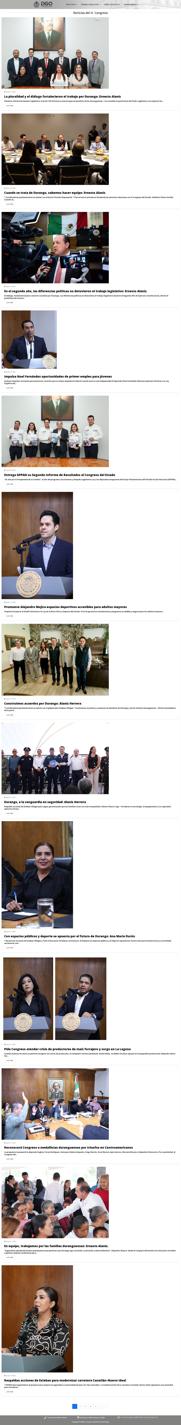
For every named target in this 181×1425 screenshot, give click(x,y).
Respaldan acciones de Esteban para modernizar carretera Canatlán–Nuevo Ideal (65, 1380)
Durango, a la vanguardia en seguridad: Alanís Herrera (45, 802)
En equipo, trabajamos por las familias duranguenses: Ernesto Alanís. (56, 1246)
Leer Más (9, 105)
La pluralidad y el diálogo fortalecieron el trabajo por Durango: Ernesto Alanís (62, 96)
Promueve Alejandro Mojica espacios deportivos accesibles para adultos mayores (65, 607)
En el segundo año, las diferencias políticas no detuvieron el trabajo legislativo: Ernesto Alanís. (75, 291)
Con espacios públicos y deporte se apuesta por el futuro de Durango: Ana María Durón (69, 936)
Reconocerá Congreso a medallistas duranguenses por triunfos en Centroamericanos (68, 1147)
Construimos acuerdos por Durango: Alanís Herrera (42, 703)
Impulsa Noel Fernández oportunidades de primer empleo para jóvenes (58, 376)
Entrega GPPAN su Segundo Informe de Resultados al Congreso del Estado (59, 475)
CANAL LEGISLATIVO (112, 4)
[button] (72, 4)
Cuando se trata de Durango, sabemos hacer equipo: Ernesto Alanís (54, 193)
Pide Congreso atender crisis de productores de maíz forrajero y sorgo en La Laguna (67, 1049)
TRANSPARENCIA (130, 4)
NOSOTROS (71, 4)
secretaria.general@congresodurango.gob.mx (139, 1417)
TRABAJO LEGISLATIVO (90, 4)
